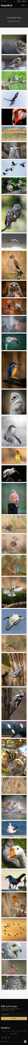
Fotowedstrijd (23, 1031)
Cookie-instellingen (14, 1033)
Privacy (18, 1031)
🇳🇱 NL (19, 1)
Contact (8, 1031)
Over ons (3, 1031)
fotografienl (6, 5)
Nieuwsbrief (4, 1)
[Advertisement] (14, 11)
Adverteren (13, 1031)
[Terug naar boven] (25, 1041)
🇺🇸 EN (25, 1)
